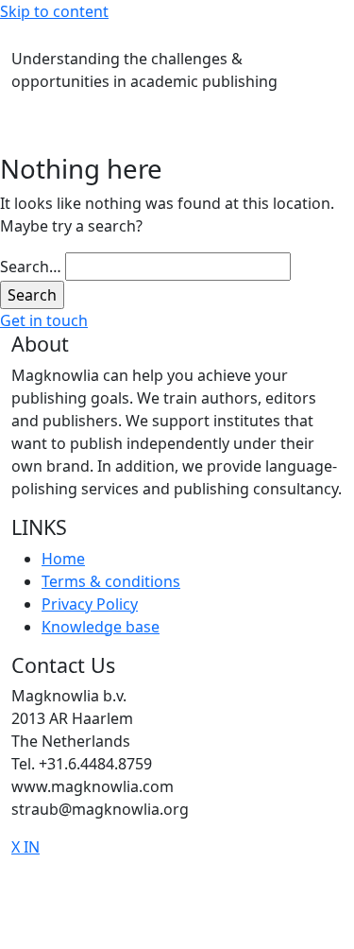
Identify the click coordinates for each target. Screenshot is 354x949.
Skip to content (54, 11)
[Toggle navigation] (11, 36)
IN (32, 847)
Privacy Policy (90, 604)
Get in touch (44, 320)
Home (63, 558)
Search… (30, 266)
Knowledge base (101, 626)
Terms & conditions (111, 581)
